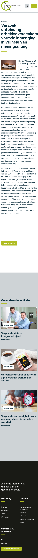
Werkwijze (4, 510)
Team (3, 514)
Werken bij (5, 517)
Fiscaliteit (23, 513)
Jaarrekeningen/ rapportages (25, 508)
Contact (4, 543)
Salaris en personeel (27, 519)
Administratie (24, 516)
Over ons (4, 507)
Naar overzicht (9, 243)
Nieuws (4, 21)
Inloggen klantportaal (11, 549)
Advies (22, 522)
